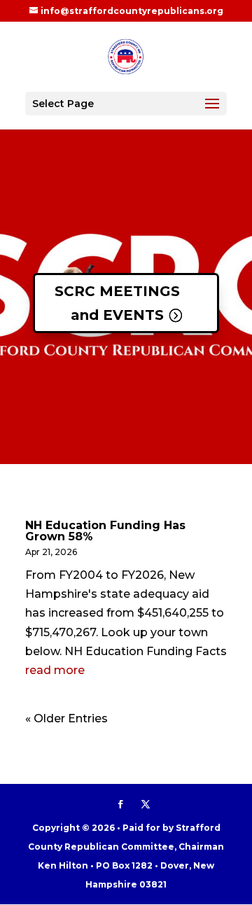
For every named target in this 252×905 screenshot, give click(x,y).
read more (55, 670)
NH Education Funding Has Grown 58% (105, 531)
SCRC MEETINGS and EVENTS (117, 303)
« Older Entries (66, 718)
